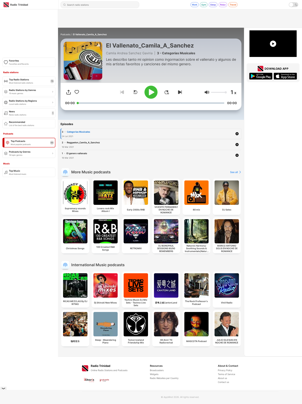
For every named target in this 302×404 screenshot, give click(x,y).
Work (194, 4)
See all (234, 172)
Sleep (213, 4)
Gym (203, 4)
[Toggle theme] (293, 4)
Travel (233, 4)
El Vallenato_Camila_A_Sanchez (90, 34)
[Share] (68, 92)
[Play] (151, 92)
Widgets (154, 374)
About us (222, 378)
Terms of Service (226, 374)
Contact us (223, 382)
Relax (223, 4)
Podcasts (65, 34)
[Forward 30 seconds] (166, 92)
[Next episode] (179, 92)
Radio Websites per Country (164, 378)
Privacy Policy (225, 370)
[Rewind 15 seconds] (135, 92)
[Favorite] (76, 92)
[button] (207, 92)
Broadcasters (157, 370)
